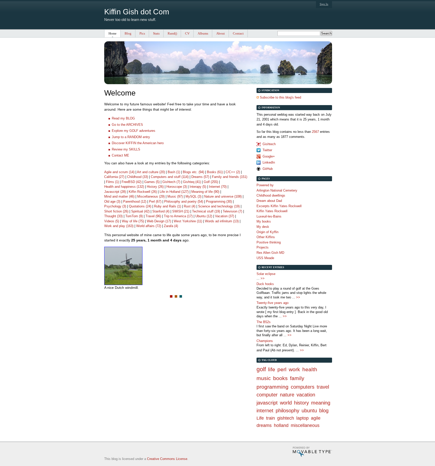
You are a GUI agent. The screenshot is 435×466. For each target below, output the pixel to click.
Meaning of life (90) (205, 192)
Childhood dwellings (271, 195)
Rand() (172, 33)
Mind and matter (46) (119, 196)
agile (315, 418)
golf (261, 369)
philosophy (287, 410)
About (220, 33)
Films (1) (112, 182)
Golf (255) (211, 182)
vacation (306, 394)
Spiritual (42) (140, 211)
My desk (263, 227)
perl (281, 369)
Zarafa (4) (171, 226)
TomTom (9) (134, 216)
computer (267, 394)
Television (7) (232, 211)
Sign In (324, 4)
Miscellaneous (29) (151, 196)
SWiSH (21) (180, 211)
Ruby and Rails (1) (167, 206)
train (270, 418)
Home (112, 33)
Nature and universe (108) (223, 196)
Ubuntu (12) (203, 216)
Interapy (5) (198, 187)
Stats (156, 33)
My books (264, 221)
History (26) (155, 187)
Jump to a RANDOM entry (131, 137)
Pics (142, 33)
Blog (128, 33)
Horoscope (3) (176, 187)
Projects (263, 247)
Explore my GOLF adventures (133, 131)
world (286, 403)
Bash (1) (174, 172)
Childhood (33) (137, 177)
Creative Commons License (167, 459)
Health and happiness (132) (124, 187)
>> (263, 278)
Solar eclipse (266, 274)
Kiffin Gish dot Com (136, 12)
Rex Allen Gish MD (270, 253)
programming (272, 387)
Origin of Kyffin (267, 232)
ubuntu (309, 410)
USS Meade (265, 258)
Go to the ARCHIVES (127, 125)
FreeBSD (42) (131, 182)
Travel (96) (153, 216)
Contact (238, 33)
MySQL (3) (193, 196)
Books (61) (215, 172)
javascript (267, 403)
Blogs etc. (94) (193, 172)
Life (260, 418)
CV (187, 33)
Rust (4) (189, 206)
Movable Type (312, 452)
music (264, 378)
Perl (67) (155, 201)
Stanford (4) (160, 211)
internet (265, 410)
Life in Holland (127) (174, 192)
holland (281, 425)
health (309, 369)
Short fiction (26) (116, 211)
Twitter (267, 150)
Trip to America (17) (178, 216)
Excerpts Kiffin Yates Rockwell (279, 206)
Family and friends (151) (229, 177)
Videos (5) (111, 221)
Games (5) (152, 182)
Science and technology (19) (219, 206)
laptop (302, 418)
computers (302, 387)
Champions (265, 341)
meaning (320, 403)
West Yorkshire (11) (188, 221)
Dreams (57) (200, 177)
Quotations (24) (140, 206)
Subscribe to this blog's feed (280, 97)
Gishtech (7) (171, 182)
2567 (315, 132)
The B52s (264, 322)
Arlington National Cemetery (277, 190)
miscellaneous (305, 425)
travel (323, 387)
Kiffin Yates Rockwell (272, 211)
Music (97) (175, 196)
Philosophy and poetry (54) (183, 201)
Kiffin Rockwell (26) (143, 192)
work (294, 369)
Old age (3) (112, 201)
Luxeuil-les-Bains (269, 216)
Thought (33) (113, 216)
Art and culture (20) (151, 172)
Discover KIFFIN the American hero (138, 143)
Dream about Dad (269, 201)
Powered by (265, 185)
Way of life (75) (133, 221)
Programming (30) (219, 201)
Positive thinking (269, 242)
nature (287, 394)
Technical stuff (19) (206, 211)
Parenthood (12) (134, 201)
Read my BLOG (123, 118)
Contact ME (120, 155)
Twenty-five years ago (272, 303)
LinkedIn (269, 162)
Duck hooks (265, 284)
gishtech (285, 418)
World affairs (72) (148, 226)
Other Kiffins (266, 237)
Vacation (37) (224, 216)
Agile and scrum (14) (119, 172)
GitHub (268, 169)
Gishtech (269, 144)
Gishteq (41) (192, 182)
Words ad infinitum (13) (222, 221)
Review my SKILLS (126, 149)
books (280, 378)
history (301, 403)
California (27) (114, 177)
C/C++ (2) (233, 172)
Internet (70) (218, 187)
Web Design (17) (159, 221)
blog (324, 410)
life (271, 369)
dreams (264, 425)
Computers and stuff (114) (170, 177)
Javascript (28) (115, 192)
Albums (203, 33)
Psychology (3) (115, 206)
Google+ (269, 156)
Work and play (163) (118, 226)
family (297, 378)
